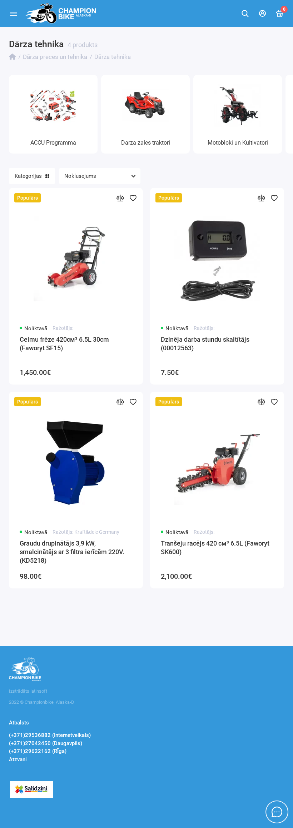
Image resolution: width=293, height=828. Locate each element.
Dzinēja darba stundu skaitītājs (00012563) (205, 344)
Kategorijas (28, 176)
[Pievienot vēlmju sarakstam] (133, 197)
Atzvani (18, 759)
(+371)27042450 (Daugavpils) (45, 743)
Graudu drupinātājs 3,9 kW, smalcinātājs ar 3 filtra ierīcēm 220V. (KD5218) (72, 552)
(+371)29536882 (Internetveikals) (50, 735)
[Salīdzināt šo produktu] (120, 197)
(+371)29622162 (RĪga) (37, 751)
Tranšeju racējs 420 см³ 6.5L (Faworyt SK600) (215, 548)
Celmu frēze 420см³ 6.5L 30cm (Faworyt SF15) (64, 344)
